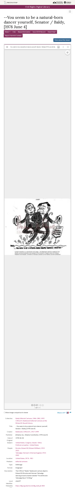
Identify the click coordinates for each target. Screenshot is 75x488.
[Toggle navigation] (70, 12)
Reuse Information (24, 32)
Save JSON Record (39, 32)
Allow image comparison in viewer (16, 412)
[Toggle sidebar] (7, 47)
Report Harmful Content (13, 35)
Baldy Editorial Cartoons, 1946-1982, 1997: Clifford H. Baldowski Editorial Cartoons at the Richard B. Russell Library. (31, 420)
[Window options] (63, 47)
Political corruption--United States (27, 445)
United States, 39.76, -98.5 (24, 458)
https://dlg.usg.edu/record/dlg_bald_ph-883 (30, 486)
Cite (14, 32)
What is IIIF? (61, 413)
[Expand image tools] (67, 52)
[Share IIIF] (69, 412)
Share (7, 32)
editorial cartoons (21, 461)
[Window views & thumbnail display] (58, 47)
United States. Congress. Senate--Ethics (29, 443)
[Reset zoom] (37, 405)
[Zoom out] (34, 405)
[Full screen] (68, 47)
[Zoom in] (32, 405)
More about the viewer (62, 40)
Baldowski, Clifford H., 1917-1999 (27, 432)
